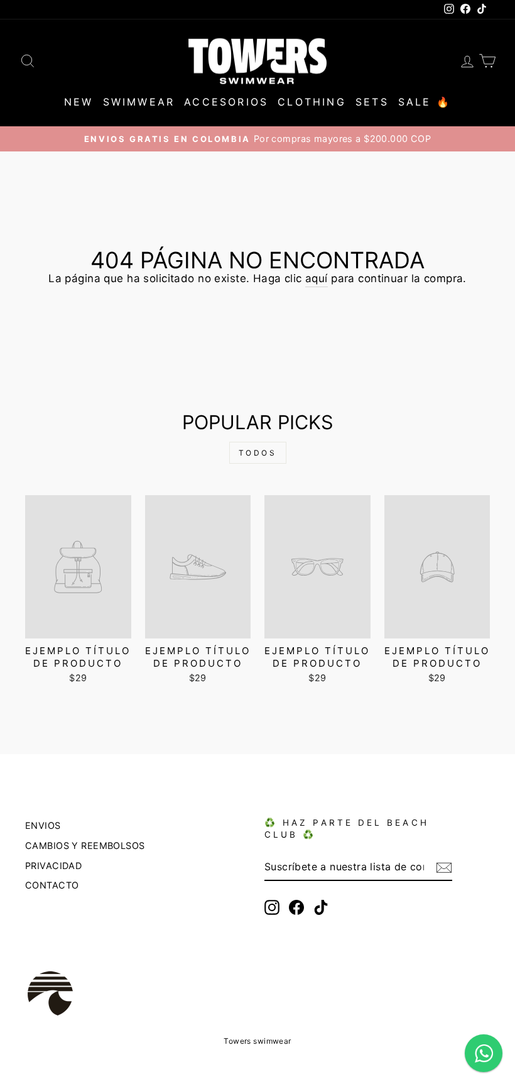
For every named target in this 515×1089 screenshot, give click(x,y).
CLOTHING (312, 102)
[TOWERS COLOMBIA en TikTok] (320, 907)
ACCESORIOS (226, 102)
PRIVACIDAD (53, 865)
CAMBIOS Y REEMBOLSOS (85, 845)
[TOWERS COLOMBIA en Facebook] (296, 907)
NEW (79, 102)
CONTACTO (52, 885)
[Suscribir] (444, 867)
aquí (316, 278)
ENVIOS (43, 825)
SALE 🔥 (424, 102)
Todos (258, 452)
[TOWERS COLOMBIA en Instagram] (271, 907)
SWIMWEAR (139, 102)
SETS (372, 102)
